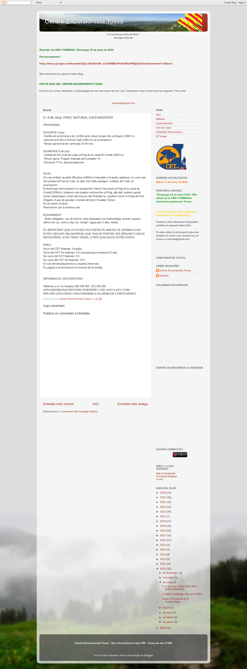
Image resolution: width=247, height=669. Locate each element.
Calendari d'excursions (169, 132)
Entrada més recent (58, 404)
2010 (163, 568)
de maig (168, 582)
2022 (163, 511)
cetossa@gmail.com (123, 103)
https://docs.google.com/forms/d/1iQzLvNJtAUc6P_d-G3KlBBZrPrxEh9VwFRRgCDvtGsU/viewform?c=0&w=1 (106, 63)
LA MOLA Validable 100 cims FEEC (182, 594)
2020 (163, 521)
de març (168, 612)
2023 (163, 507)
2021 (163, 516)
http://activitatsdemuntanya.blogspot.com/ (166, 476)
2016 (163, 540)
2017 (163, 535)
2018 (163, 530)
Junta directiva (164, 123)
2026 (163, 492)
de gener (168, 622)
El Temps (161, 136)
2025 (163, 497)
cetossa (164, 275)
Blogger (148, 655)
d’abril (167, 607)
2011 (163, 563)
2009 (163, 628)
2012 (163, 559)
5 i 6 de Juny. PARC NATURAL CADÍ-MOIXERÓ (179, 588)
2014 (163, 549)
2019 (163, 526)
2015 (163, 545)
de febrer (168, 617)
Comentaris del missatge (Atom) (79, 411)
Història (160, 119)
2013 (163, 554)
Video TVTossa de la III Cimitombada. (175, 600)
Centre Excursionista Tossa (84, 21)
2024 (163, 502)
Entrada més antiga (133, 404)
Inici (96, 404)
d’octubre (168, 577)
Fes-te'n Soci (163, 127)
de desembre (171, 573)
